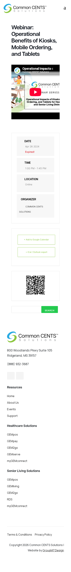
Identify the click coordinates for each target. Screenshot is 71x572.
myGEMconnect (17, 461)
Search (49, 310)
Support (12, 416)
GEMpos (12, 434)
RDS (9, 499)
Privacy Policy (43, 534)
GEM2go (12, 448)
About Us (13, 403)
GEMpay (12, 441)
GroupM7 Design (53, 550)
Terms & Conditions (19, 534)
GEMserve (13, 454)
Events (11, 409)
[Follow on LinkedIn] (20, 376)
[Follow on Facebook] (11, 376)
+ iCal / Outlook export (36, 252)
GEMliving (13, 486)
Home (10, 396)
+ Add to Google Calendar (36, 239)
